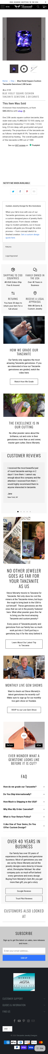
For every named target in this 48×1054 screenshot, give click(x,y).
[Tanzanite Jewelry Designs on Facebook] (15, 1021)
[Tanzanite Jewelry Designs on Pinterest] (24, 1021)
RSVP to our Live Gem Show (24, 710)
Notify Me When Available (16, 183)
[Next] (43, 39)
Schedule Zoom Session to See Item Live (24, 151)
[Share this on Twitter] (13, 191)
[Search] (38, 6)
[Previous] (4, 39)
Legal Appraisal (11, 256)
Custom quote (35, 172)
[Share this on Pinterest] (27, 191)
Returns (8, 247)
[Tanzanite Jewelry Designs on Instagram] (29, 1021)
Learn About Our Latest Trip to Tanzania (24, 644)
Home (5, 81)
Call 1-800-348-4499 (12, 172)
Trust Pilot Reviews (24, 898)
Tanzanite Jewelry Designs (27, 1035)
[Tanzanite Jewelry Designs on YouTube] (19, 1021)
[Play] (24, 39)
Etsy (12, 81)
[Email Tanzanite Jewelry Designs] (33, 1021)
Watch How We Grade (24, 381)
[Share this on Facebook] (20, 191)
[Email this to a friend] (34, 191)
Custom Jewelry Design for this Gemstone (23, 206)
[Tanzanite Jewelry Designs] (24, 6)
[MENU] (1, 6)
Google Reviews (24, 891)
